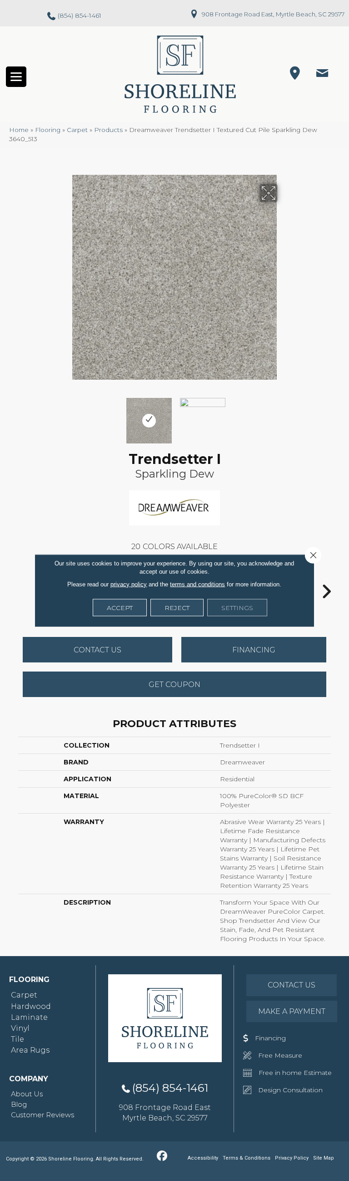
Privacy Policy (292, 1158)
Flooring (47, 129)
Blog (19, 1104)
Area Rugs (30, 1050)
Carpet (77, 129)
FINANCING (253, 650)
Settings (237, 608)
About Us (27, 1093)
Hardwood (31, 1006)
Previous (65, 416)
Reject (177, 608)
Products (108, 129)
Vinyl (20, 1028)
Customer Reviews (42, 1114)
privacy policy (128, 584)
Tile (17, 1039)
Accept (120, 608)
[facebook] (162, 1156)
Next (283, 416)
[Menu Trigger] (16, 76)
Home (19, 129)
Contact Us (97, 650)
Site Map (323, 1158)
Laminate (29, 1017)
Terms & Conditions (246, 1158)
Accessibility (203, 1158)
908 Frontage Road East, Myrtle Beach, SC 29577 (273, 14)
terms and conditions (197, 584)
